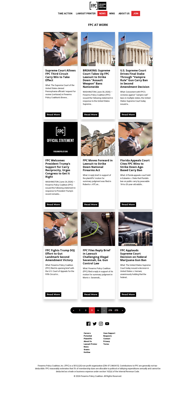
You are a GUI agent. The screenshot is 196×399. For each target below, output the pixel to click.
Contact (106, 339)
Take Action (65, 13)
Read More (53, 114)
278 (110, 310)
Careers (87, 333)
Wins (112, 13)
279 (116, 310)
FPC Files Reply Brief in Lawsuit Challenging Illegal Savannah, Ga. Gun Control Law (96, 256)
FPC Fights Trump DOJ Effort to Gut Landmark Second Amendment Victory (60, 255)
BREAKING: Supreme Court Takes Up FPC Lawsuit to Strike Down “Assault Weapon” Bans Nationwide (96, 78)
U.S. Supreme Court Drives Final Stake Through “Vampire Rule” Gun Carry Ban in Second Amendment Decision (134, 78)
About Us (124, 13)
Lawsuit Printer (86, 13)
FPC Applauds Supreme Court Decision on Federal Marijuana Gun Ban (133, 255)
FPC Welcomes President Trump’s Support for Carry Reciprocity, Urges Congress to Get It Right (57, 168)
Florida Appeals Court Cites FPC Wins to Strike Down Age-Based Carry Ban (135, 165)
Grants (86, 349)
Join (135, 13)
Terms (106, 344)
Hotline (87, 352)
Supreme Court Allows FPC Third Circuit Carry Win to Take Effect (60, 75)
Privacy (106, 341)
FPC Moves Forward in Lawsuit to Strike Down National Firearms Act (98, 165)
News (102, 13)
